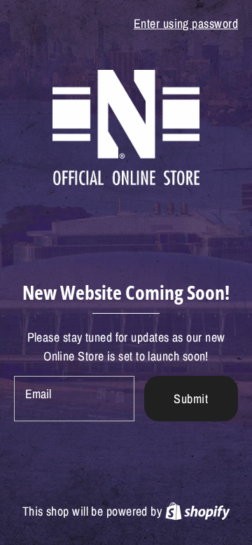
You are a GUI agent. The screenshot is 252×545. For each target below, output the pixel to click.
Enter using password (186, 23)
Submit (191, 398)
